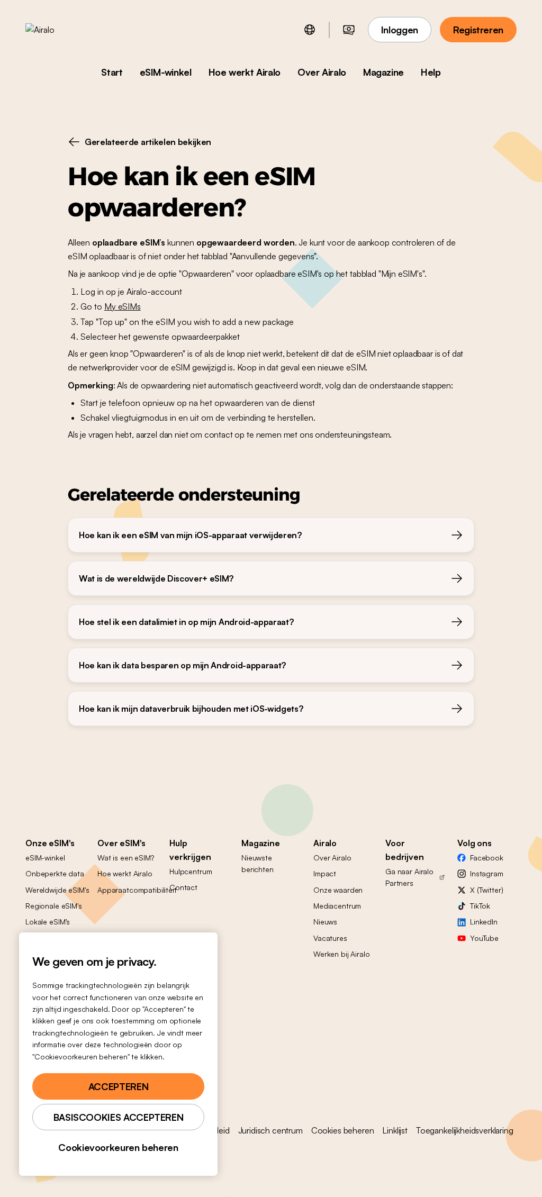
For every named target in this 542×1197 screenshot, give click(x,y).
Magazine (383, 72)
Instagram (486, 873)
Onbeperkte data (54, 873)
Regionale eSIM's (53, 905)
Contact (183, 887)
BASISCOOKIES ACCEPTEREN (118, 1117)
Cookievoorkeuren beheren (118, 1147)
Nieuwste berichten (257, 863)
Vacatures (330, 937)
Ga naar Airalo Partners (409, 877)
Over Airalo (321, 72)
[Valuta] (348, 29)
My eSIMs (122, 306)
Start (111, 72)
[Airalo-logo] (56, 29)
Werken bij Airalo (341, 953)
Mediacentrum (337, 905)
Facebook (486, 857)
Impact (324, 873)
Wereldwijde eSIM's (57, 889)
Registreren (478, 29)
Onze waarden (338, 889)
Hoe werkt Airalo (245, 72)
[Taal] (309, 29)
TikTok (480, 905)
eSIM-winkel (166, 72)
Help (431, 72)
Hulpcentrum (190, 871)
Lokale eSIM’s (47, 921)
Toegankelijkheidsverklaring (464, 1130)
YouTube (484, 937)
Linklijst (395, 1130)
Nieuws (325, 921)
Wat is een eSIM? (125, 857)
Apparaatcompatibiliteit (137, 889)
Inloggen (399, 29)
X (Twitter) (486, 889)
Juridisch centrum (270, 1130)
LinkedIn (484, 921)
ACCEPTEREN (118, 1086)
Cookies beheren (342, 1130)
